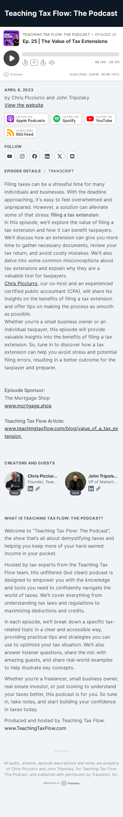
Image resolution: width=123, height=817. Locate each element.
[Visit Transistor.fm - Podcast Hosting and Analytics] (13, 74)
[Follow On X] (60, 156)
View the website (23, 105)
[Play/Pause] (11, 38)
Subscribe (78, 74)
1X (34, 62)
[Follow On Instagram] (22, 156)
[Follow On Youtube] (9, 156)
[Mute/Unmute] (52, 62)
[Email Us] (72, 156)
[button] (70, 54)
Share (94, 74)
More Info (110, 74)
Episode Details (22, 171)
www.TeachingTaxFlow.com (35, 728)
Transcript (61, 171)
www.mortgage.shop (28, 406)
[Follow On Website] (37, 488)
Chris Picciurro (21, 283)
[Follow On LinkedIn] (47, 156)
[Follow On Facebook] (35, 156)
